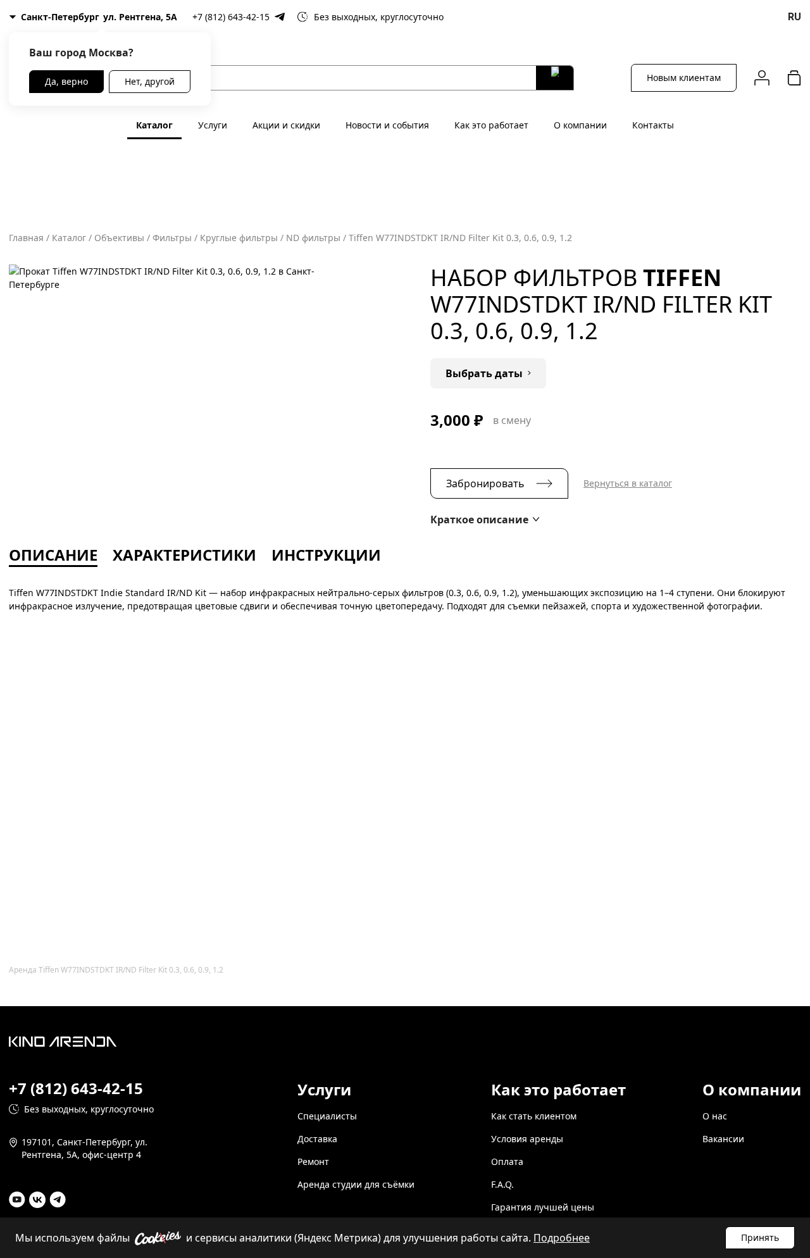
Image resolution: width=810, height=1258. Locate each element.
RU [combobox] (794, 17)
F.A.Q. (502, 1184)
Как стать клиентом (533, 1116)
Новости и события (387, 125)
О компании (580, 125)
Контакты (653, 125)
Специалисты (327, 1116)
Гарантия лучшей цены (542, 1207)
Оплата (507, 1161)
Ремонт (313, 1161)
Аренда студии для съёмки (355, 1184)
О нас (714, 1116)
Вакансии (723, 1139)
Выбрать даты (484, 373)
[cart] (794, 77)
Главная (26, 238)
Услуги (212, 125)
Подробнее (561, 1238)
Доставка (317, 1139)
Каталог (154, 125)
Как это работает (491, 125)
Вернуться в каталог (627, 483)
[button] (484, 519)
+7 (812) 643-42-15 (231, 17)
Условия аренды (527, 1139)
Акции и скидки (286, 125)
